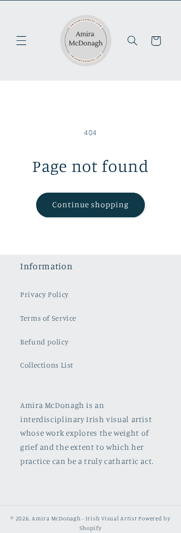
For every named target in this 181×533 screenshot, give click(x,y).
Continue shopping (90, 204)
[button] (21, 40)
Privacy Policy (44, 294)
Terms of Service (48, 318)
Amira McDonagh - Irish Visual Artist (84, 518)
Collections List (46, 365)
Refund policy (44, 341)
